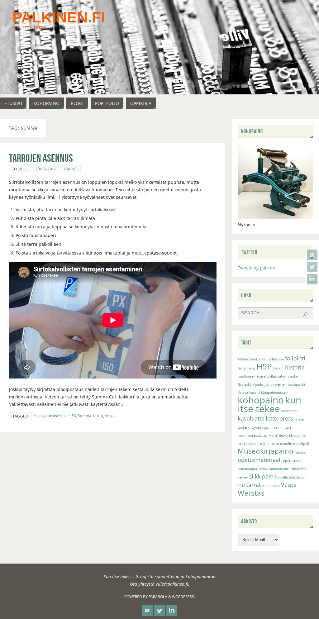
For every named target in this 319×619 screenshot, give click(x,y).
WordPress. (183, 596)
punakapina (247, 469)
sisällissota (286, 477)
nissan (300, 452)
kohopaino (261, 400)
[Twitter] (312, 267)
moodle (286, 443)
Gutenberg (246, 368)
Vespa (110, 415)
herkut (278, 368)
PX (74, 415)
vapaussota (271, 485)
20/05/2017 (46, 168)
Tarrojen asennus (41, 158)
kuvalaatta (251, 418)
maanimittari (280, 427)
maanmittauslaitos (252, 435)
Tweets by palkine (256, 268)
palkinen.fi (58, 17)
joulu (259, 384)
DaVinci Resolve (271, 359)
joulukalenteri (275, 384)
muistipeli (301, 443)
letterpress (279, 418)
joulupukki (296, 384)
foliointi (295, 358)
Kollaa (38, 415)
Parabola (158, 596)
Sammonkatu (278, 469)
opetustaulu (292, 461)
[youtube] (312, 255)
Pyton (262, 469)
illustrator (277, 376)
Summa (84, 415)
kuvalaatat (289, 411)
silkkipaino (263, 476)
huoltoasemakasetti (253, 376)
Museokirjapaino (265, 451)
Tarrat (70, 168)
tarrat (98, 415)
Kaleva (243, 392)
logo (265, 427)
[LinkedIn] (312, 279)
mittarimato (269, 443)
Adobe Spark (248, 359)
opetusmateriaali (260, 460)
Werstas (251, 493)
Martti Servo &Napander (288, 435)
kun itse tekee (58, 415)
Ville (24, 168)
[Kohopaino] (275, 217)
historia (295, 367)
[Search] (305, 315)
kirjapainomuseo (274, 392)
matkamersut (248, 443)
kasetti (254, 392)
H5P (264, 366)
